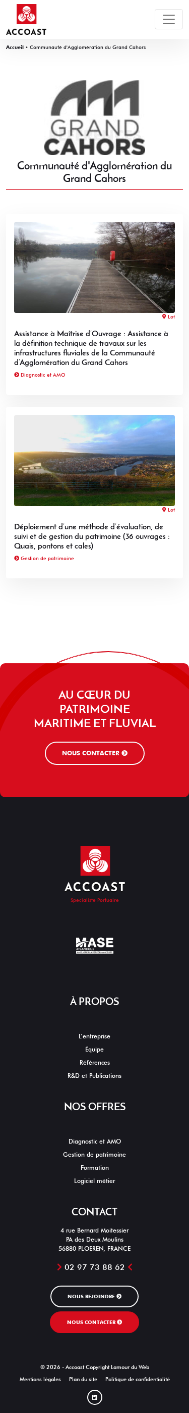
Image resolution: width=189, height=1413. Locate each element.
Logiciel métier (94, 1180)
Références (95, 1062)
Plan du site (83, 1379)
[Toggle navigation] (169, 19)
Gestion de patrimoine (46, 558)
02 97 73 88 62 (95, 1267)
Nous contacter (91, 753)
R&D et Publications (94, 1075)
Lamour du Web (130, 1367)
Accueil (15, 47)
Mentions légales (40, 1379)
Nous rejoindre (92, 1296)
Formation (95, 1167)
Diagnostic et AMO (42, 375)
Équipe (94, 1049)
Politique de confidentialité (137, 1379)
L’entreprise (94, 1036)
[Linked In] (94, 1397)
